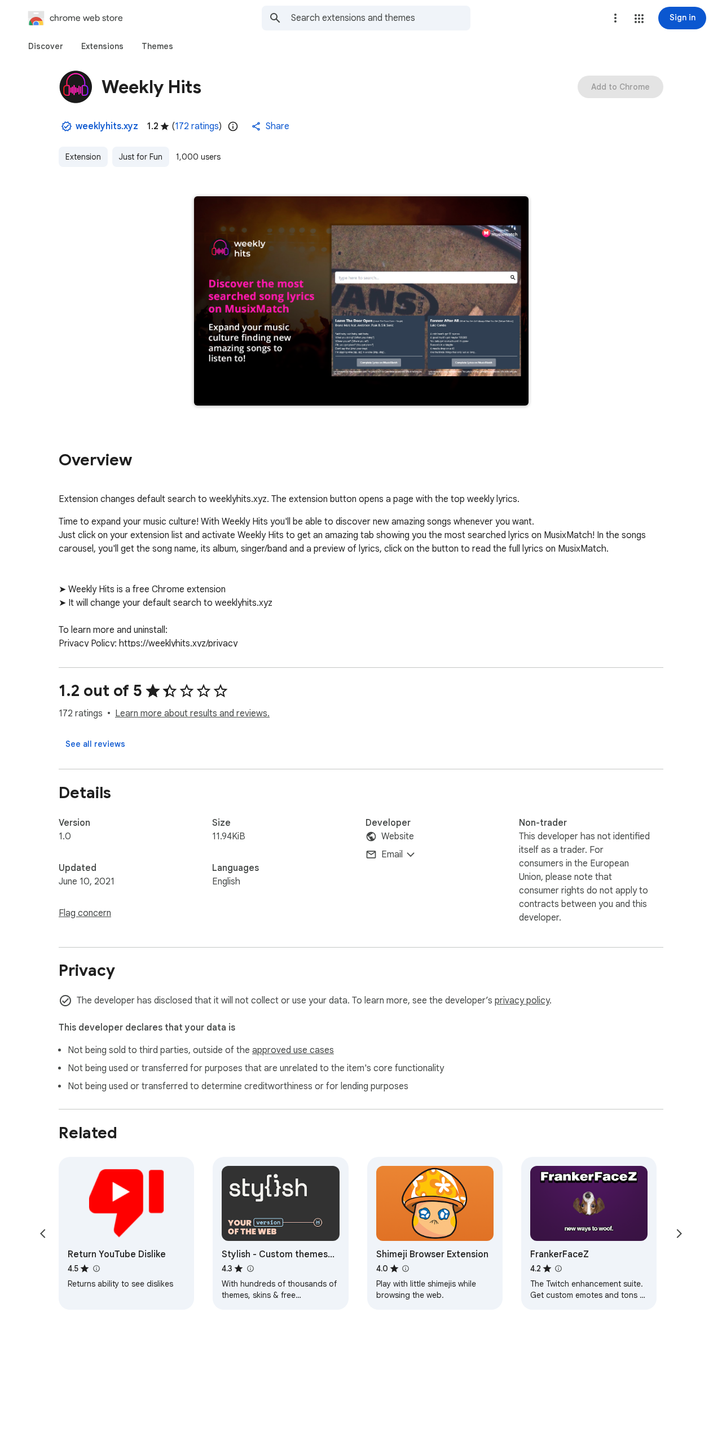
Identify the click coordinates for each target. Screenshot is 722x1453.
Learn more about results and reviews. (192, 713)
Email (392, 854)
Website (397, 836)
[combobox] (380, 18)
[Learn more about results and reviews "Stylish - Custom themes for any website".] (249, 1268)
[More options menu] (615, 18)
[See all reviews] (95, 744)
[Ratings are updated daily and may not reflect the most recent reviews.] (233, 126)
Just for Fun (140, 157)
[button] (639, 18)
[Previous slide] (43, 1233)
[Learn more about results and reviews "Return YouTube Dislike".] (95, 1268)
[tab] (45, 46)
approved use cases (293, 1050)
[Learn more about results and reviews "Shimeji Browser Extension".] (405, 1268)
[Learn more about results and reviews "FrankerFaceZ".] (558, 1268)
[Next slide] (679, 1233)
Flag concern (85, 913)
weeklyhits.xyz (107, 126)
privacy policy (522, 1000)
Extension (83, 157)
